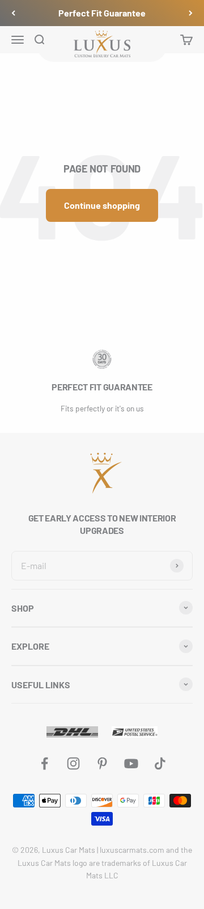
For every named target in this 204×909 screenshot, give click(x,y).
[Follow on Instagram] (73, 763)
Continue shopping (102, 205)
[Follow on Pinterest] (102, 763)
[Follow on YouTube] (131, 763)
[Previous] (13, 13)
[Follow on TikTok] (160, 763)
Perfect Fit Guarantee (102, 12)
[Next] (191, 13)
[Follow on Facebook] (44, 763)
